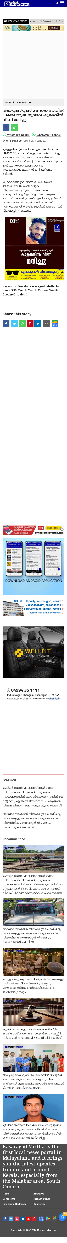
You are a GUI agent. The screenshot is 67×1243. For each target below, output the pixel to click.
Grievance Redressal (15, 1204)
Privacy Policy (42, 1199)
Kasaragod (24, 102)
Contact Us (9, 1199)
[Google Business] (40, 1218)
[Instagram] (17, 1219)
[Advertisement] (33, 65)
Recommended (14, 839)
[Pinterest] (34, 1219)
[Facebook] (5, 1219)
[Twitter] (11, 1219)
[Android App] (47, 1218)
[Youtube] (28, 1219)
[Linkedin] (23, 1219)
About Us (39, 1194)
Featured (9, 780)
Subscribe (40, 1204)
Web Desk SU (14, 141)
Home (8, 102)
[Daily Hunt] (54, 1218)
